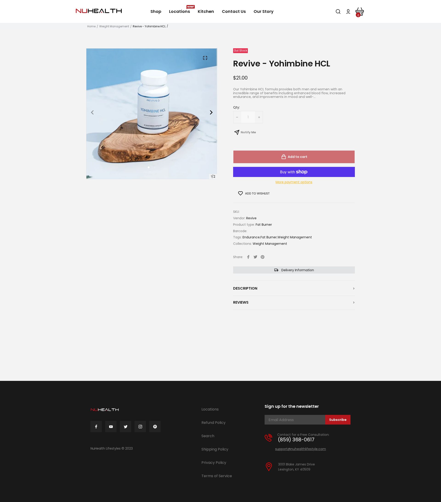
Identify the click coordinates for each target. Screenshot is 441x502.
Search (207, 436)
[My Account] (348, 11)
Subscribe (338, 419)
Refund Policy (213, 422)
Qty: (236, 108)
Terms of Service (216, 476)
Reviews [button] (241, 302)
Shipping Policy (214, 449)
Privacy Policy (213, 462)
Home (91, 26)
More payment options (294, 182)
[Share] (248, 257)
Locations (210, 409)
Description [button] (245, 288)
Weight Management (114, 26)
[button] (154, 167)
